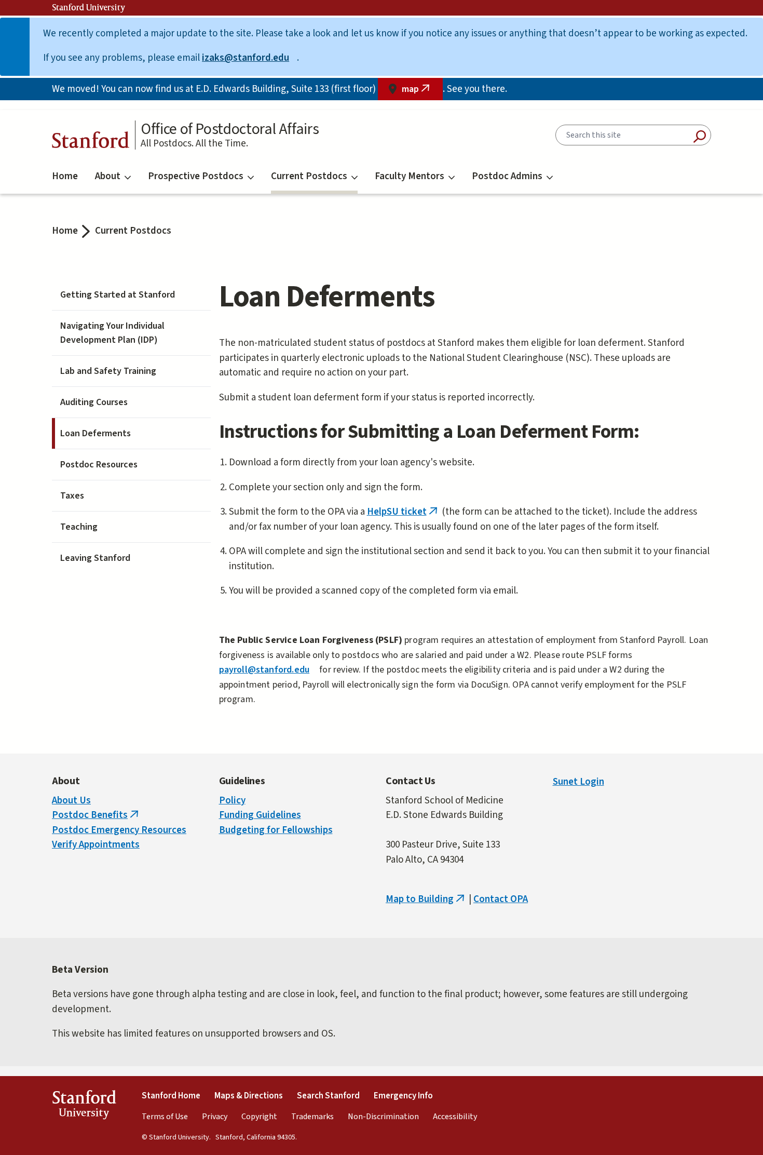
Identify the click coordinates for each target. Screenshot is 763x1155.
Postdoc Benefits (96, 815)
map (422, 92)
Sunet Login (578, 782)
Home (65, 176)
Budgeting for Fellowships (276, 830)
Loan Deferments (95, 433)
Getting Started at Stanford (117, 294)
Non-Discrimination (383, 1116)
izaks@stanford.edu (249, 58)
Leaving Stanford (95, 558)
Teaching (79, 526)
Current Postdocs (309, 176)
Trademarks (312, 1116)
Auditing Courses (94, 402)
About (107, 176)
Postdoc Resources (99, 464)
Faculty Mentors (409, 176)
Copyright (259, 1116)
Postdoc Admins (507, 176)
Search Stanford (328, 1096)
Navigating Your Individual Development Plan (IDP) (112, 332)
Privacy (214, 1116)
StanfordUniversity (84, 1106)
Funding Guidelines (260, 815)
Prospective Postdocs (195, 176)
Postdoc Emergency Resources (119, 830)
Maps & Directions (248, 1096)
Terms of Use (165, 1116)
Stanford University (89, 8)
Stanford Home (171, 1096)
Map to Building (426, 899)
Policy (232, 801)
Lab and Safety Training (108, 371)
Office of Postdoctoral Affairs (230, 129)
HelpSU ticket (403, 512)
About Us (71, 801)
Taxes (72, 495)
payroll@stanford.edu (268, 669)
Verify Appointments (96, 845)
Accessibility (455, 1116)
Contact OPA (500, 899)
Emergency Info (403, 1096)
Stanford (91, 143)
